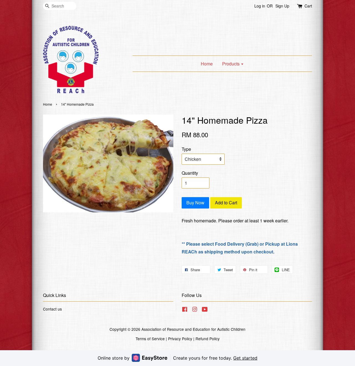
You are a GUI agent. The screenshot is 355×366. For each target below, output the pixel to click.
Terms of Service (150, 338)
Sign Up (282, 6)
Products (231, 63)
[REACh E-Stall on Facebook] (185, 310)
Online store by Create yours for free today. (177, 358)
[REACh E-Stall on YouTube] (205, 310)
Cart (308, 6)
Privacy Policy (180, 338)
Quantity (190, 173)
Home (207, 63)
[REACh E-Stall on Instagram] (195, 310)
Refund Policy (208, 338)
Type (186, 149)
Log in (259, 6)
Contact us (52, 309)
